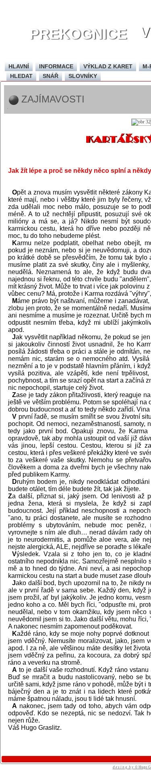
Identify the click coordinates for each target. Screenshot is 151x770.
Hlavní (18, 66)
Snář (50, 76)
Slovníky (82, 76)
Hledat (21, 76)
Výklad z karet (107, 66)
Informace (56, 66)
